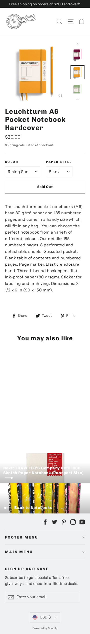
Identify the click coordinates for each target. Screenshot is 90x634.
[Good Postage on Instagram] (73, 521)
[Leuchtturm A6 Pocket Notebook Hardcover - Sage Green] (13, 429)
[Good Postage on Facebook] (45, 521)
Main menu (19, 552)
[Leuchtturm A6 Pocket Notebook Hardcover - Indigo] (46, 429)
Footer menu (21, 537)
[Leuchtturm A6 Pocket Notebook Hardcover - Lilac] (30, 429)
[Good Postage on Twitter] (54, 521)
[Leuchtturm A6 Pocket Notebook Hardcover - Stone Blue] (35, 429)
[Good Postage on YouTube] (82, 521)
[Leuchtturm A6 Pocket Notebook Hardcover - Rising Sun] (8, 429)
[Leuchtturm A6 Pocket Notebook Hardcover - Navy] (24, 429)
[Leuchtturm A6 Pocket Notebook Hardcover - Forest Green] (40, 429)
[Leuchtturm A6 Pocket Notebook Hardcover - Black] (18, 429)
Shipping (11, 145)
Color (11, 162)
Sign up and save (27, 569)
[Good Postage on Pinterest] (63, 521)
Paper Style (59, 162)
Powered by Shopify (45, 628)
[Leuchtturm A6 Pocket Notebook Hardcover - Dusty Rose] (52, 429)
